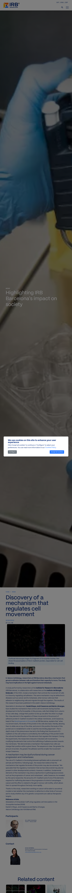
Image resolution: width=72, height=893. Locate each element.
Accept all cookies (57, 452)
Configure (12, 452)
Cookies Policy (50, 447)
